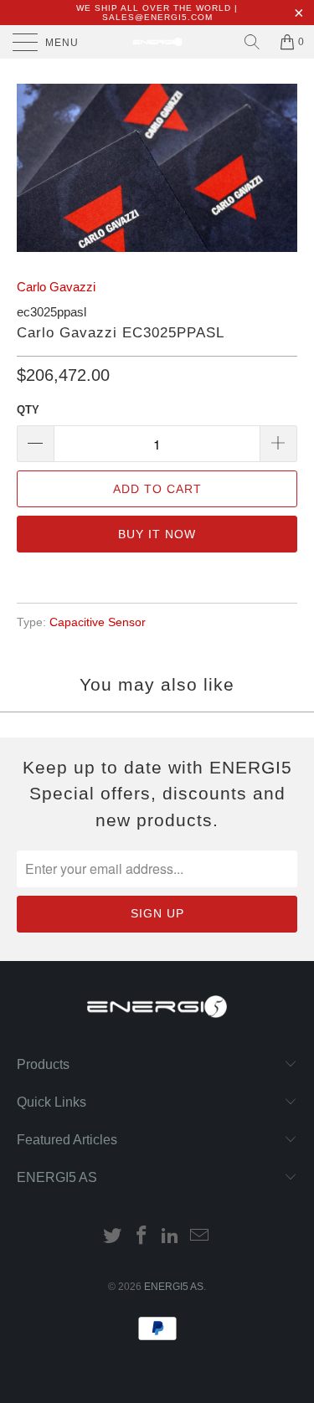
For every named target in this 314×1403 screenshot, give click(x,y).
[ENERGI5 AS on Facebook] (141, 1236)
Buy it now (157, 534)
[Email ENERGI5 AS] (200, 1236)
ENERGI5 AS (173, 1287)
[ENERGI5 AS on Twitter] (113, 1236)
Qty (28, 409)
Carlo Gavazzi (56, 287)
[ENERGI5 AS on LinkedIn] (170, 1236)
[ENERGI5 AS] (157, 42)
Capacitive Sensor (97, 622)
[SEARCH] (252, 42)
